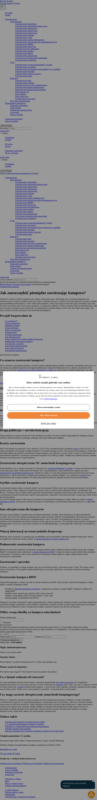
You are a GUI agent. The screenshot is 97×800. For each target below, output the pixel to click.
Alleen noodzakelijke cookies (48, 407)
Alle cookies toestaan (48, 415)
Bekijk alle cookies (48, 423)
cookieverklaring (50, 399)
